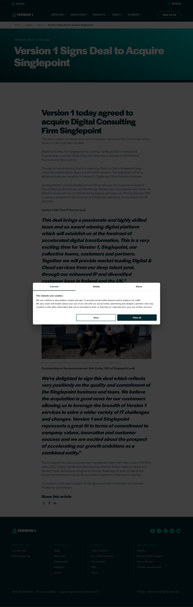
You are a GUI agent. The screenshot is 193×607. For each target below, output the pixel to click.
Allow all (137, 317)
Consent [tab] (54, 286)
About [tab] (139, 286)
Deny (96, 317)
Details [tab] (96, 286)
